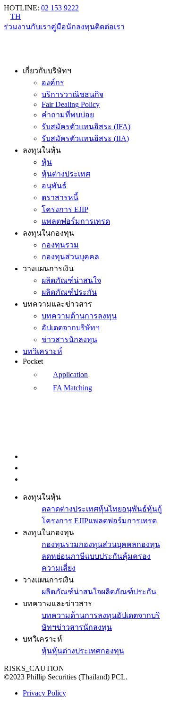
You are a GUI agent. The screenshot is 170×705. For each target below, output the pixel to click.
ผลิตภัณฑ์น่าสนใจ (71, 280)
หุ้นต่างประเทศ (66, 174)
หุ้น (47, 162)
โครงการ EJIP (65, 209)
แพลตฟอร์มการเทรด (76, 221)
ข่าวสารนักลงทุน (69, 339)
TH (15, 16)
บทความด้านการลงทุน (79, 316)
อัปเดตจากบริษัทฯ (71, 328)
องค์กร (53, 83)
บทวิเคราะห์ (42, 351)
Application (70, 374)
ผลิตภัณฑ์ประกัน (69, 292)
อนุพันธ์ (54, 186)
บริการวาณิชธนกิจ (72, 94)
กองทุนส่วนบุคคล (70, 257)
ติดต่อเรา (110, 27)
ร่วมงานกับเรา (27, 27)
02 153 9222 (60, 8)
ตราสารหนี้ (60, 198)
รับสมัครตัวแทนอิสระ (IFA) (86, 127)
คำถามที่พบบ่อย (68, 115)
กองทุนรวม (60, 245)
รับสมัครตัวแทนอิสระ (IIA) (85, 138)
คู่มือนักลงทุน (73, 27)
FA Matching (72, 388)
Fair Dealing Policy (71, 104)
